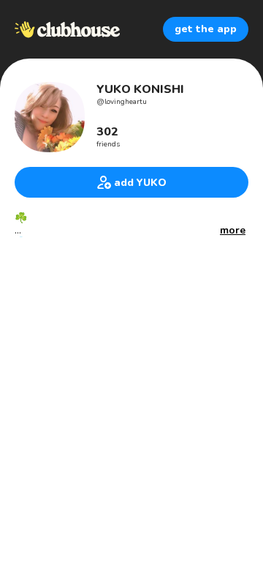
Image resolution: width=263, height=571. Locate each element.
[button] (232, 231)
